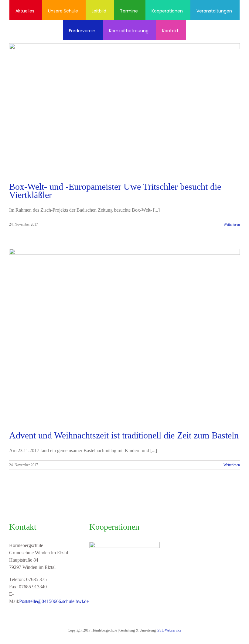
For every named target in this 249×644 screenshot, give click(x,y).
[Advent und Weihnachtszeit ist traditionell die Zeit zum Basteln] (124, 335)
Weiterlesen (231, 224)
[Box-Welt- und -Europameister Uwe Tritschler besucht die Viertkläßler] (124, 108)
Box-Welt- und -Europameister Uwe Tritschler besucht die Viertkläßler (115, 191)
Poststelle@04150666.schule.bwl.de (54, 601)
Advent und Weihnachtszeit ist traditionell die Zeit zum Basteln (124, 435)
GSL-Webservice (169, 630)
